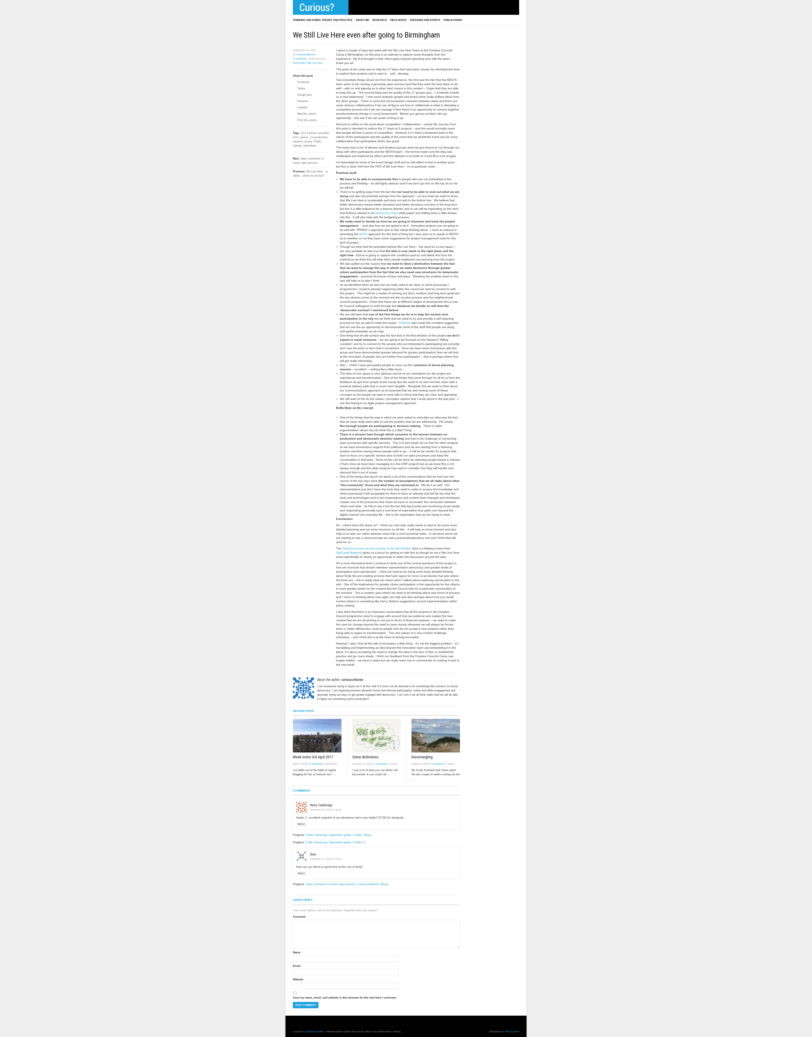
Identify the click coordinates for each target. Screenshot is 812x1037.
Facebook (302, 82)
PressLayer (512, 1031)
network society (302, 141)
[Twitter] (354, 7)
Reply (301, 824)
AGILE (363, 234)
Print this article (306, 120)
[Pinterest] (359, 7)
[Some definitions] (376, 735)
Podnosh (405, 322)
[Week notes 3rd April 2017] (317, 735)
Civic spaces (301, 137)
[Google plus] (364, 7)
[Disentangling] (435, 735)
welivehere (309, 145)
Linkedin (301, 107)
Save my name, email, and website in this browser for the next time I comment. (345, 997)
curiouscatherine (305, 54)
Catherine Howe (314, 1031)
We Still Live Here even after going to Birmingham (366, 35)
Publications (452, 20)
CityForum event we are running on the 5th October (376, 548)
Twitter (300, 88)
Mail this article (306, 113)
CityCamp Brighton (348, 552)
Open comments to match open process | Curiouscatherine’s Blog (346, 884)
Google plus (304, 94)
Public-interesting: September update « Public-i (334, 842)
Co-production (318, 137)
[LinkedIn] (370, 7)
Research (379, 20)
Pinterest (302, 101)
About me (362, 20)
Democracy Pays (386, 213)
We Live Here (315, 62)
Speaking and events (425, 20)
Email (297, 966)
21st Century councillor (315, 133)
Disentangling (422, 757)
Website (298, 979)
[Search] (517, 20)
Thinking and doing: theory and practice (323, 20)
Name (297, 952)
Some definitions (365, 757)
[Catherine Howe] (320, 7)
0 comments (316, 763)
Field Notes (398, 20)
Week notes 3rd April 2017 (313, 757)
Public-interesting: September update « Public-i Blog (338, 835)
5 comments (300, 58)
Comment (299, 916)
